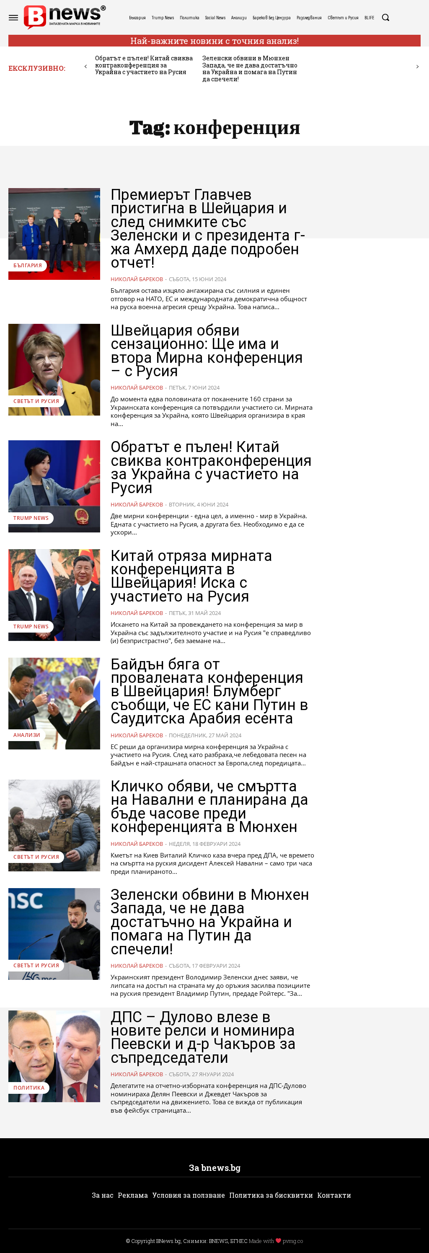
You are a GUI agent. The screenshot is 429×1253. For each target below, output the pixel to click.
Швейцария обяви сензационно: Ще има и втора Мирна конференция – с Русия (207, 351)
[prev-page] (85, 67)
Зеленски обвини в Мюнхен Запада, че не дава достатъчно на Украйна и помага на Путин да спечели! (249, 68)
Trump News (31, 518)
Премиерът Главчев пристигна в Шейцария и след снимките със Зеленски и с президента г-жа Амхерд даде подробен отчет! (208, 228)
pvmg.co (293, 1241)
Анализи (27, 735)
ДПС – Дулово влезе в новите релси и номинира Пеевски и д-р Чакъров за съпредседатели (203, 1037)
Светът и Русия (36, 401)
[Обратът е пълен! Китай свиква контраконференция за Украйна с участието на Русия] (54, 486)
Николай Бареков (137, 279)
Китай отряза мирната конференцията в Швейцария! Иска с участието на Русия (191, 576)
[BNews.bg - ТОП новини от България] (64, 17)
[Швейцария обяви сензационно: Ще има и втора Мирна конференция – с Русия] (54, 370)
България (27, 265)
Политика (28, 1087)
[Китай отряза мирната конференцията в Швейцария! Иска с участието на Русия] (54, 595)
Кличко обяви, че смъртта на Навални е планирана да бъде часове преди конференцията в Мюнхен (209, 807)
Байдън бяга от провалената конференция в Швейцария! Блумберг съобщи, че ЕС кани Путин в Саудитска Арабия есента (209, 692)
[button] (385, 17)
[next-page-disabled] (417, 67)
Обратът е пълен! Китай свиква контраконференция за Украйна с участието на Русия (144, 65)
